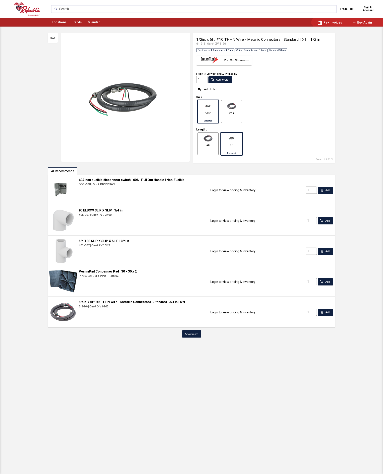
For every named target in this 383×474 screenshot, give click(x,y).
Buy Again (362, 22)
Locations (59, 22)
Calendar (93, 22)
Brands (76, 22)
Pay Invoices (330, 22)
